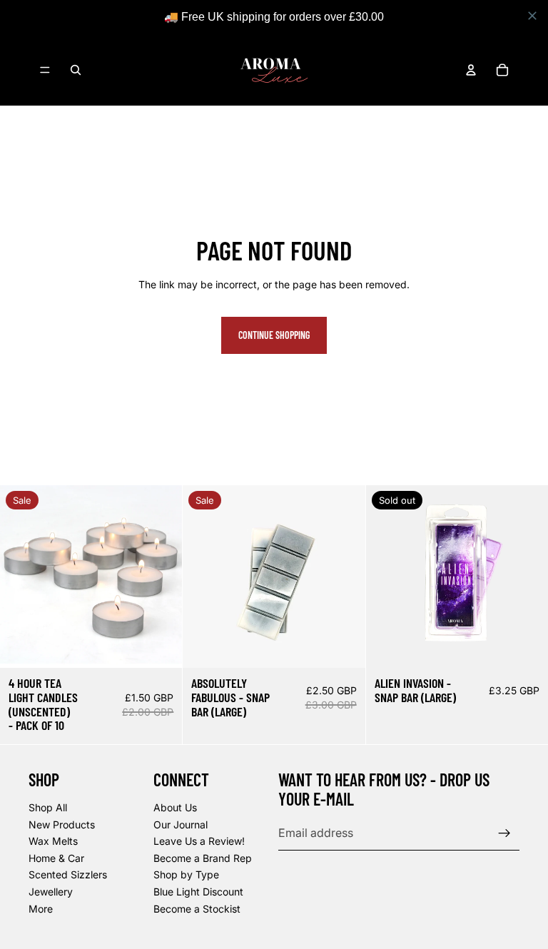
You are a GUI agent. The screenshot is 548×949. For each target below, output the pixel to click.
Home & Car (56, 858)
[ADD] (160, 646)
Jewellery (51, 891)
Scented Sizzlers (68, 875)
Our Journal (180, 824)
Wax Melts (53, 841)
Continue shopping (274, 335)
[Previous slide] (21, 576)
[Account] (471, 70)
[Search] (75, 70)
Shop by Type (186, 875)
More (41, 909)
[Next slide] (160, 576)
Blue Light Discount (198, 891)
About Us (175, 807)
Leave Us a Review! (199, 841)
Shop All (48, 807)
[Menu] (45, 70)
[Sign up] (504, 833)
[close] (532, 16)
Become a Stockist (196, 909)
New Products (62, 824)
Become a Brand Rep (202, 858)
